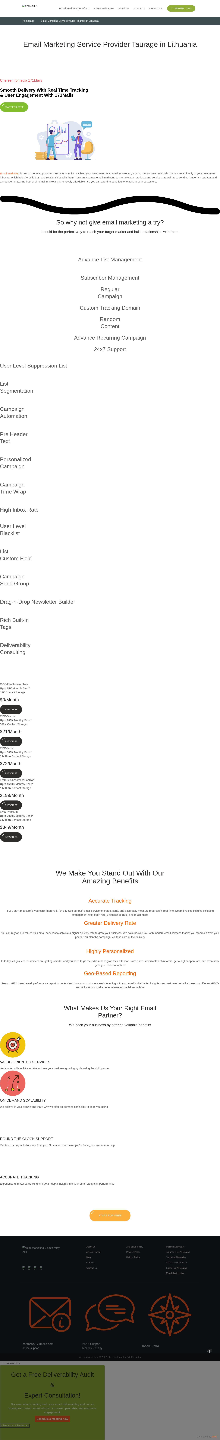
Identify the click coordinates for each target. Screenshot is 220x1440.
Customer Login (181, 8)
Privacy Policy (133, 1252)
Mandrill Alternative (175, 1273)
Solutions (123, 8)
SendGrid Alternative (176, 1257)
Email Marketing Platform (74, 8)
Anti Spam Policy (134, 1246)
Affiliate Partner (93, 1252)
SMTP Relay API (104, 8)
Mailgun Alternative (175, 1246)
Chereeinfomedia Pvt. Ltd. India (124, 1357)
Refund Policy (133, 1257)
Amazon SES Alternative (178, 1252)
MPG (214, 1436)
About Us (139, 8)
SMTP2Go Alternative (176, 1262)
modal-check (12, 1363)
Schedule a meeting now (52, 1418)
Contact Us (156, 8)
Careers (90, 1262)
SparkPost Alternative (176, 1268)
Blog (88, 1257)
